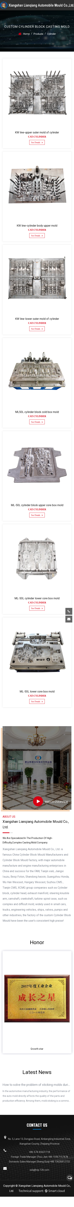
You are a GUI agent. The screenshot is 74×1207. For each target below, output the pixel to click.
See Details (36, 142)
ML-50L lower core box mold (37, 691)
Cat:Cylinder (37, 136)
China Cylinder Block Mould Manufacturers (37, 854)
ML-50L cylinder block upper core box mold (37, 505)
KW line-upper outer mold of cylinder (37, 132)
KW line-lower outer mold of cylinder (37, 318)
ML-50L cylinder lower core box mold (37, 598)
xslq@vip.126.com (43, 629)
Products (38, 33)
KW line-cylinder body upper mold (37, 225)
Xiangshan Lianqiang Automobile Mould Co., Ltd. (31, 849)
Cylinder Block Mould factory (20, 860)
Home (26, 33)
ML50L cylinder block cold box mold (37, 412)
